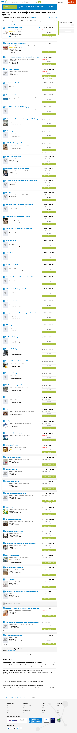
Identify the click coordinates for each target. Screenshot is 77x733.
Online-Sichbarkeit (27, 705)
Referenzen (44, 707)
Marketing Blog (45, 705)
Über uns (9, 705)
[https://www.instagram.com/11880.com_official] (11, 728)
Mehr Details (49, 32)
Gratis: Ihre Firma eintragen (71, 2)
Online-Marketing (26, 710)
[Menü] (67, 2)
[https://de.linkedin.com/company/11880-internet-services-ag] (17, 728)
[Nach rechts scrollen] (56, 21)
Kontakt (43, 710)
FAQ (43, 712)
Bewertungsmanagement (28, 707)
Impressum (59, 705)
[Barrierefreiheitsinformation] (65, 2)
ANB (58, 712)
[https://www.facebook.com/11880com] (8, 728)
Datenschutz (59, 707)
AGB (58, 710)
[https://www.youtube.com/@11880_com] (21, 728)
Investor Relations (11, 707)
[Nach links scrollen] (2, 21)
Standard (32, 17)
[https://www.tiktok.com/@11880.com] (14, 728)
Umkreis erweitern (11, 650)
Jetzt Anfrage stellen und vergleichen (9, 7)
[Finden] (39, 2)
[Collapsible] (55, 663)
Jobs (8, 710)
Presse (8, 712)
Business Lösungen (27, 712)
